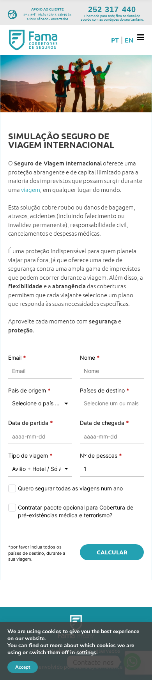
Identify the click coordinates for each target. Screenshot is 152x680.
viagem (30, 189)
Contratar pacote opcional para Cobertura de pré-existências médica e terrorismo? (75, 511)
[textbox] (112, 403)
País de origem (29, 390)
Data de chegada (104, 422)
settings (86, 652)
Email (17, 357)
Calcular (112, 552)
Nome (90, 357)
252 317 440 (112, 9)
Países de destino (104, 390)
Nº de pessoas (101, 455)
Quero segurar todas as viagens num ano (70, 488)
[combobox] (40, 403)
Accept (22, 667)
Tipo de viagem (30, 455)
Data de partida (30, 422)
